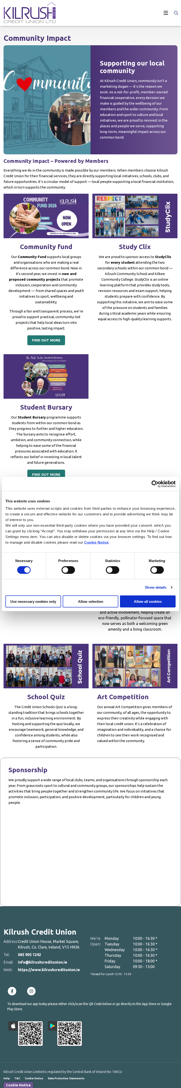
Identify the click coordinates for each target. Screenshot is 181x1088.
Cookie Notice (96, 542)
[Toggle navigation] (116, 13)
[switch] (68, 570)
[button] (175, 13)
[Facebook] (13, 991)
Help (7, 1078)
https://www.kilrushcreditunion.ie (49, 970)
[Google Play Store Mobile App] (65, 1033)
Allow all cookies (148, 601)
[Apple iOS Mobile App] (25, 1033)
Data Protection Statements (66, 1078)
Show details (155, 587)
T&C (17, 1078)
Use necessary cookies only (33, 601)
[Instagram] (32, 991)
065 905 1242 (29, 955)
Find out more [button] (46, 340)
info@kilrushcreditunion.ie (42, 962)
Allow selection (90, 601)
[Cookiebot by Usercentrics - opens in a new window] (155, 483)
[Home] (26, 13)
